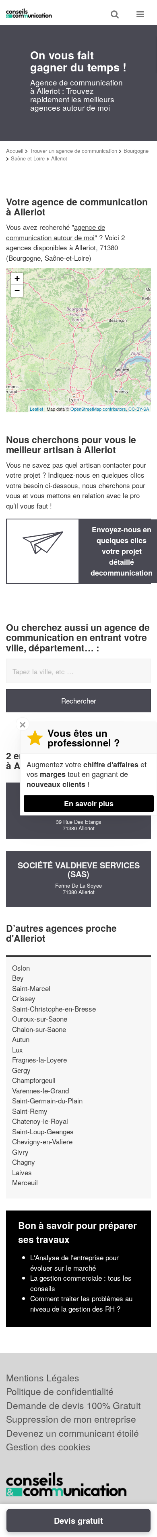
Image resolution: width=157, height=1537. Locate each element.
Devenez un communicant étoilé (72, 1433)
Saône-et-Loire (28, 158)
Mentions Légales (42, 1377)
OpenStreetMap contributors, (99, 409)
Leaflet (36, 409)
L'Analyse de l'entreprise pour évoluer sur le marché (74, 1262)
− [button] (17, 291)
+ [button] (17, 279)
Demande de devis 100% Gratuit (73, 1405)
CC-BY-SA (138, 409)
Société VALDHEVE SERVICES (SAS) (79, 869)
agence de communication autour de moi (55, 232)
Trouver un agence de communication (73, 150)
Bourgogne (136, 150)
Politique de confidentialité (60, 1391)
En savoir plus (89, 803)
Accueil (14, 150)
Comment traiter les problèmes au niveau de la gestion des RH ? (81, 1303)
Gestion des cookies (48, 1446)
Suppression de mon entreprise (71, 1418)
